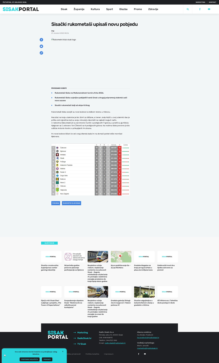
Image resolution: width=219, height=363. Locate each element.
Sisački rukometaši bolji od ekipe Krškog (72, 105)
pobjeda (55, 203)
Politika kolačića (92, 354)
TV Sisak (81, 344)
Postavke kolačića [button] (29, 359)
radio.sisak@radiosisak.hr (115, 343)
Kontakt (212, 2)
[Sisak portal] (21, 9)
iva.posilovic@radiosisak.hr (148, 337)
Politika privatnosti (73, 354)
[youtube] (209, 9)
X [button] (62, 351)
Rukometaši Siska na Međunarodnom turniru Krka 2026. (79, 93)
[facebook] (200, 9)
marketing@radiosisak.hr (147, 348)
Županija (79, 9)
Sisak (64, 9)
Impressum (108, 354)
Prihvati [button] (47, 359)
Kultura (95, 9)
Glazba (123, 9)
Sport (109, 9)
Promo (138, 9)
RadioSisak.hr (84, 338)
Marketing (200, 2)
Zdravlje (153, 9)
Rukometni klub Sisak (71, 203)
